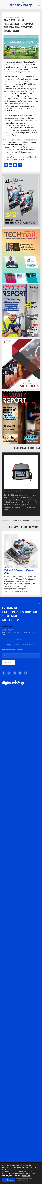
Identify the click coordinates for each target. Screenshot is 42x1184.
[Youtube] (20, 673)
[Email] (25, 673)
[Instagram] (14, 673)
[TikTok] (9, 673)
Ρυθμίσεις (21, 1180)
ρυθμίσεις (26, 1176)
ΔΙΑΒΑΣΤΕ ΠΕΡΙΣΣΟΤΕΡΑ (21, 520)
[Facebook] (3, 673)
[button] (39, 4)
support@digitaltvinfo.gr (19, 644)
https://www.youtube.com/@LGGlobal (21, 157)
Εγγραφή (8, 663)
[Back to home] (21, 4)
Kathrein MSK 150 (13, 491)
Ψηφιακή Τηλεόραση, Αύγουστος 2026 (20, 572)
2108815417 (19, 639)
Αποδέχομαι (9, 1180)
